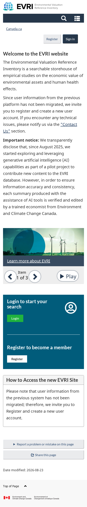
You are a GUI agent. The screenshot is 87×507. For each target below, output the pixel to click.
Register (52, 39)
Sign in (70, 39)
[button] (44, 18)
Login (15, 318)
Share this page (45, 455)
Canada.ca (14, 29)
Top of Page (11, 486)
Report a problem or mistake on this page (45, 444)
